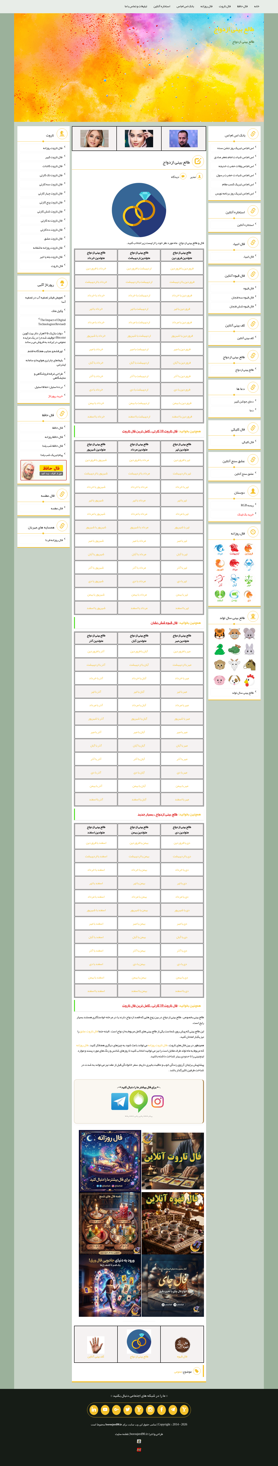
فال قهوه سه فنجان (243, 297)
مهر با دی (182, 772)
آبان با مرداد (139, 705)
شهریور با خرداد (96, 487)
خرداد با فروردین (96, 268)
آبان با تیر (139, 691)
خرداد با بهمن (96, 403)
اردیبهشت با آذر (139, 376)
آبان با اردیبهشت (139, 665)
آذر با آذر (96, 759)
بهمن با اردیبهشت (139, 856)
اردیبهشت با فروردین (139, 268)
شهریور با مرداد (96, 514)
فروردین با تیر (182, 309)
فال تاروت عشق (89, 1031)
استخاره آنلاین (162, 6)
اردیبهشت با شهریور (139, 336)
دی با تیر (182, 883)
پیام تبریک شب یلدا (51, 455)
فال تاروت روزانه (157, 1045)
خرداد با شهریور (96, 336)
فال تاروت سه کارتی (51, 184)
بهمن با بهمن (139, 977)
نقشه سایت (122, 1434)
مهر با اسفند (182, 799)
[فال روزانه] (110, 1162)
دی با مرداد (182, 896)
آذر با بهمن (96, 786)
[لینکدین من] (93, 1410)
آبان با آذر (139, 759)
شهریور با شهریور (96, 527)
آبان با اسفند (139, 799)
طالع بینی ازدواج (233, 28)
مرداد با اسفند (139, 608)
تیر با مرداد (182, 514)
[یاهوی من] (184, 1410)
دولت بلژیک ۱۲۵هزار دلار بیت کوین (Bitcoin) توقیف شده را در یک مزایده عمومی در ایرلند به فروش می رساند (44, 337)
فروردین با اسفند (182, 416)
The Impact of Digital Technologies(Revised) (52, 322)
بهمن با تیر (139, 883)
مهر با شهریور (182, 718)
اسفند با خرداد (96, 870)
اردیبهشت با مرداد (139, 322)
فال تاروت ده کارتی (51, 229)
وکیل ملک (57, 311)
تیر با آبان (182, 554)
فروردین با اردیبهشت (182, 282)
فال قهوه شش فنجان (242, 306)
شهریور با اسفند (96, 608)
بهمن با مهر (139, 923)
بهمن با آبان (139, 937)
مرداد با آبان (139, 554)
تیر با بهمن (182, 594)
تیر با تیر (182, 500)
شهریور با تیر (96, 500)
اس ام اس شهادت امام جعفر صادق (234, 157)
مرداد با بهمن (139, 594)
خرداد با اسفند (96, 416)
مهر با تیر (182, 691)
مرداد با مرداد (139, 514)
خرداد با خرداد (96, 295)
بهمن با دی (139, 964)
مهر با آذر (182, 759)
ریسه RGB (247, 505)
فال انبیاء (248, 256)
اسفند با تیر (96, 883)
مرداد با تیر (139, 500)
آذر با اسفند (96, 799)
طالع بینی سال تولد (243, 692)
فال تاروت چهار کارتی (50, 193)
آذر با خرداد (96, 678)
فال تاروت (225, 6)
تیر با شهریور (181, 527)
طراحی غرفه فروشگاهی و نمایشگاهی (50, 375)
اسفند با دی (96, 964)
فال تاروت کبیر (54, 157)
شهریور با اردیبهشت (96, 473)
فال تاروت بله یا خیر (51, 257)
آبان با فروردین (139, 651)
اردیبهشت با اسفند (139, 416)
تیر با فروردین (182, 460)
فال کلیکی (248, 442)
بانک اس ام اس (185, 6)
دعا (252, 410)
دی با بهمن (182, 977)
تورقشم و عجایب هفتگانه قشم (45, 351)
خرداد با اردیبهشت (96, 282)
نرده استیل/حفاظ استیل (49, 387)
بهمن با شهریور (139, 910)
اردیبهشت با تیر (139, 309)
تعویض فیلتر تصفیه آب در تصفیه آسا (45, 299)
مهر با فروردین (182, 651)
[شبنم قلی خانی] (94, 139)
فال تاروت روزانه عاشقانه (48, 248)
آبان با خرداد (139, 678)
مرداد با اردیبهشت (139, 473)
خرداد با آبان (96, 362)
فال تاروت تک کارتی (51, 175)
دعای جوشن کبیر (244, 401)
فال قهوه (248, 288)
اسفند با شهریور (96, 910)
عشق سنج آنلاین (244, 473)
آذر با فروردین (96, 651)
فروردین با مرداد (182, 322)
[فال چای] (173, 1287)
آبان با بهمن (139, 786)
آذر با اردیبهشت (96, 665)
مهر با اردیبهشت (182, 665)
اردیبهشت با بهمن (139, 403)
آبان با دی (139, 772)
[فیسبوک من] (161, 1410)
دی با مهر (182, 923)
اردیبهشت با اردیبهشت (139, 282)
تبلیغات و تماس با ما (136, 6)
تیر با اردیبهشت (182, 473)
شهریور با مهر (96, 541)
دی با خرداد (182, 870)
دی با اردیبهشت (182, 856)
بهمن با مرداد (139, 896)
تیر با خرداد (182, 487)
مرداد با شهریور (139, 527)
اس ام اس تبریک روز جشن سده (235, 148)
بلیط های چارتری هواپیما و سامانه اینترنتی (46, 362)
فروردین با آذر (182, 376)
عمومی (178, 1372)
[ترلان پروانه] (139, 139)
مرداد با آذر (139, 567)
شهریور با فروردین (96, 460)
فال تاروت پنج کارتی (51, 202)
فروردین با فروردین (182, 268)
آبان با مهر (139, 732)
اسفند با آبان (96, 937)
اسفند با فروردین (96, 843)
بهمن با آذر (139, 950)
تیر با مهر (182, 541)
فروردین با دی (182, 389)
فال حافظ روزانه (54, 437)
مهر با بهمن (182, 786)
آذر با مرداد (96, 705)
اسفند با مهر (96, 923)
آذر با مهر (96, 732)
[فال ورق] (110, 1287)
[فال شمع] (110, 1224)
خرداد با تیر (96, 309)
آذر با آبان (96, 745)
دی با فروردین (182, 843)
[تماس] (139, 1410)
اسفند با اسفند (96, 991)
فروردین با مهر (182, 349)
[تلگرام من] (173, 1410)
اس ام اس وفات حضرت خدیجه (236, 166)
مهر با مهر (182, 732)
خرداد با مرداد (96, 322)
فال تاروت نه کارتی (52, 220)
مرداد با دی (139, 581)
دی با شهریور (182, 910)
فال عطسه (57, 508)
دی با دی (182, 964)
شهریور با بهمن (96, 594)
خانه (256, 6)
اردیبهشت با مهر (139, 349)
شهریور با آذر (96, 567)
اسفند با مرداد (96, 896)
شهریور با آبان (96, 554)
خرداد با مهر (96, 349)
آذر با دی (96, 772)
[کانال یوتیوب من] (105, 1410)
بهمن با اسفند (139, 991)
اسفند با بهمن (96, 977)
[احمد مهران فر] (183, 139)
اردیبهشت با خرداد (139, 295)
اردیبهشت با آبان (139, 362)
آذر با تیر (96, 691)
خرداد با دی (96, 389)
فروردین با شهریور (182, 336)
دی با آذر (182, 950)
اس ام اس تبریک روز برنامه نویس (234, 193)
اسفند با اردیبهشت (96, 856)
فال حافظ (242, 6)
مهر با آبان (182, 745)
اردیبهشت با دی (139, 389)
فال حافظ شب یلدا (52, 446)
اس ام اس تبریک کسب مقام (238, 184)
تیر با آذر (182, 567)
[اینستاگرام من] (150, 1410)
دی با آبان (181, 937)
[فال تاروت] (173, 1162)
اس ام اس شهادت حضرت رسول (235, 175)
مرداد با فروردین (139, 460)
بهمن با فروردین (139, 843)
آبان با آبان (139, 745)
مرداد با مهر (139, 541)
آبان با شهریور (139, 718)
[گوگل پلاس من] (116, 1410)
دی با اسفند (182, 991)
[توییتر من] (127, 1410)
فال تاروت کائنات (53, 166)
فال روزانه (206, 6)
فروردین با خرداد (182, 295)
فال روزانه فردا (54, 540)
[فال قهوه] (173, 1224)
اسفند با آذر (96, 950)
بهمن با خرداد (139, 870)
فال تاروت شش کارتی (50, 211)
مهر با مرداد (182, 705)
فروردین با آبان (182, 362)
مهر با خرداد (182, 678)
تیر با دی (182, 581)
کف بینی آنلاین (245, 338)
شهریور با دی (96, 581)
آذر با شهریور (96, 718)
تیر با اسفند (182, 608)
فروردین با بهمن (182, 403)
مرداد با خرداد (139, 487)
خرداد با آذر (96, 376)
